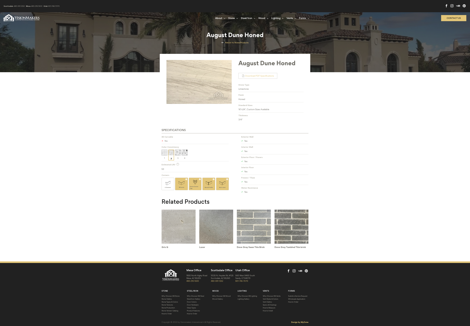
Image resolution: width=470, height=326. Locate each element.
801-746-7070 (241, 281)
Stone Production (168, 308)
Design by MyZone (299, 322)
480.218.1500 (36, 6)
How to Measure (269, 308)
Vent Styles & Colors (270, 299)
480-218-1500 (192, 281)
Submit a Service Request (297, 296)
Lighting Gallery (243, 299)
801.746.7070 (54, 6)
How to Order (167, 314)
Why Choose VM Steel (195, 296)
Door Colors (192, 302)
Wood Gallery (217, 299)
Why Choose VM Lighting (247, 296)
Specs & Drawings (269, 305)
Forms (302, 18)
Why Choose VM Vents (272, 296)
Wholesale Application (296, 299)
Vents (290, 18)
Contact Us (454, 18)
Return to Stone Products (236, 42)
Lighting (275, 18)
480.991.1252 (19, 6)
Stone (231, 18)
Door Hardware (193, 305)
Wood (261, 18)
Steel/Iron (246, 18)
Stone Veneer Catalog (170, 311)
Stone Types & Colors (170, 302)
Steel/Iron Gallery (193, 299)
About (218, 18)
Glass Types (191, 308)
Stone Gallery (167, 299)
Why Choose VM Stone (171, 296)
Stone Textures (167, 305)
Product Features (193, 311)
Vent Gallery (267, 302)
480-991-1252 (217, 281)
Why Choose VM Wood (221, 296)
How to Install (268, 311)
